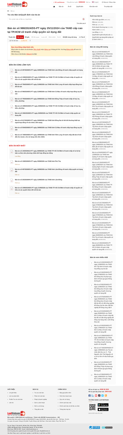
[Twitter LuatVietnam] (102, 395)
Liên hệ (11, 402)
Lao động (17, 156)
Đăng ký (29, 54)
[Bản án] (17, 4)
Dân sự (17, 174)
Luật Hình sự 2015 (45, 433)
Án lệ (69, 6)
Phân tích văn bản (39, 396)
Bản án (61, 6)
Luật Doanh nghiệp (25, 433)
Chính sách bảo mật (65, 402)
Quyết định (79, 6)
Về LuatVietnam (59, 2)
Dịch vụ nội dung (39, 406)
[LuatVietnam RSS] (106, 395)
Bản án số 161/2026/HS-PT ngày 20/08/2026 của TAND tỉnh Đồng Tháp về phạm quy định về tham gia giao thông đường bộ (103, 366)
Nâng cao (47, 49)
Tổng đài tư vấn (38, 409)
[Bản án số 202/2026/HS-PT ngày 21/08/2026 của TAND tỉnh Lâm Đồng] (11, 181)
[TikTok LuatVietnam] (99, 395)
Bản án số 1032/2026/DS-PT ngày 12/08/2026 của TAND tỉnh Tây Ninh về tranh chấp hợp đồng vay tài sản (103, 265)
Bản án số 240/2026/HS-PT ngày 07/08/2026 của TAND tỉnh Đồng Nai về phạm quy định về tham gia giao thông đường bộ (103, 277)
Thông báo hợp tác (65, 409)
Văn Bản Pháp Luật (13, 433)
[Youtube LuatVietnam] (96, 395)
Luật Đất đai (35, 433)
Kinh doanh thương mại (99, 27)
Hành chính (96, 29)
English (96, 2)
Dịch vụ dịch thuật (39, 402)
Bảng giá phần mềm (65, 392)
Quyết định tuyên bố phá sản (101, 34)
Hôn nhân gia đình (98, 19)
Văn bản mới (93, 6)
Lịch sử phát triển (14, 396)
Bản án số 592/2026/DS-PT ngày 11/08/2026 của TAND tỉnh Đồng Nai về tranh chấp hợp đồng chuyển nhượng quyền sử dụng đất (103, 289)
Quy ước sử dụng (65, 399)
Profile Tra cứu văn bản (16, 399)
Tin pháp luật (108, 6)
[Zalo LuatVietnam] (93, 395)
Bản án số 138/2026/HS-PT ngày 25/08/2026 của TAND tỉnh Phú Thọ (38, 161)
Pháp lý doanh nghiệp (40, 399)
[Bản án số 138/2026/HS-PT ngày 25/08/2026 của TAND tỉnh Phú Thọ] (11, 162)
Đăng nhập (70, 49)
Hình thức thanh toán (66, 396)
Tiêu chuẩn (36, 49)
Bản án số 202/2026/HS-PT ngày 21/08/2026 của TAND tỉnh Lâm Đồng (38, 179)
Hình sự (17, 164)
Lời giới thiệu (13, 392)
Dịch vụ (88, 2)
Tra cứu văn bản (39, 392)
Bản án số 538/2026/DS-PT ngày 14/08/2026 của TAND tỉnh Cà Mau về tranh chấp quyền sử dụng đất (103, 378)
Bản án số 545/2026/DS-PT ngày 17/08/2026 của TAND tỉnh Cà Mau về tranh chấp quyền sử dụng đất (103, 329)
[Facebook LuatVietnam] (90, 395)
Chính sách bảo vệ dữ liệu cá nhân (70, 406)
